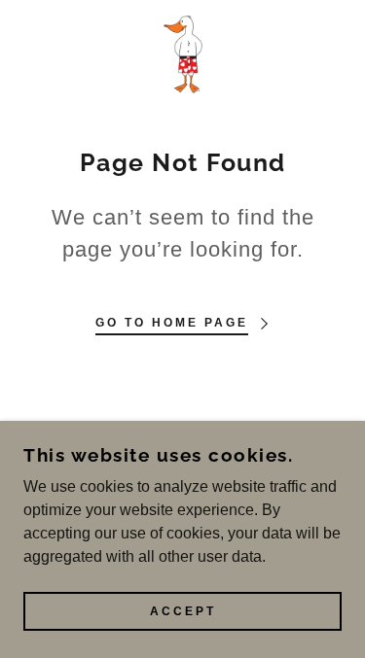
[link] (183, 54)
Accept (183, 611)
